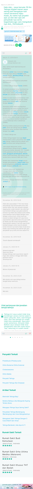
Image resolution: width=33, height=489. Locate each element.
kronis (20, 86)
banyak (5, 94)
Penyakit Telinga (8, 378)
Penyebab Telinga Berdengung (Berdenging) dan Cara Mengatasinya (16, 413)
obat (23, 162)
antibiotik (18, 164)
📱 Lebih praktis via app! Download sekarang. (15, 186)
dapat (24, 138)
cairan (11, 72)
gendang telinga (18, 75)
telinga (26, 72)
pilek (4, 127)
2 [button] (12, 337)
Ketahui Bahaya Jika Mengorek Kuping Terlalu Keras (16, 402)
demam (10, 103)
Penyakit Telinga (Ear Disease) (13, 383)
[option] (16, 324)
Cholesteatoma (8, 370)
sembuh (5, 181)
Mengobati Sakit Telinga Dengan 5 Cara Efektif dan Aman (15, 420)
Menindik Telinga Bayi (10, 396)
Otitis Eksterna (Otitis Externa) (13, 365)
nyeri (4, 153)
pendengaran (18, 153)
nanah (26, 112)
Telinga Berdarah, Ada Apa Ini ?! (14, 425)
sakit (17, 101)
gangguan (10, 153)
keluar (21, 92)
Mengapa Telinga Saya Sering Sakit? (16, 407)
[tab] (16, 173)
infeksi (5, 99)
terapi (21, 160)
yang (16, 92)
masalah (20, 73)
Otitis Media (7, 374)
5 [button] (19, 337)
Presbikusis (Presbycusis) (12, 361)
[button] (16, 53)
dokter (25, 148)
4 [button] (17, 337)
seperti (19, 162)
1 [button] (10, 337)
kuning (15, 91)
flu (25, 126)
